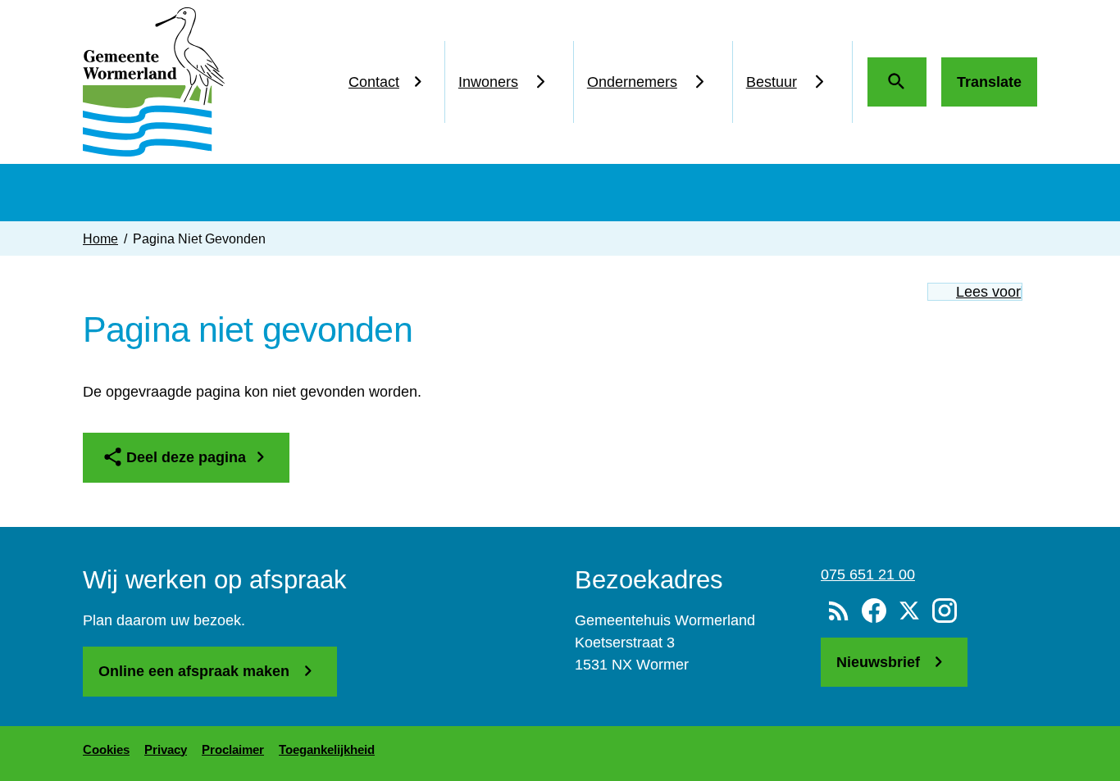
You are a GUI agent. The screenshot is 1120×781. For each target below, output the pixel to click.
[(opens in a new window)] (873, 611)
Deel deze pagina (186, 457)
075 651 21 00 (868, 574)
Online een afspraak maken (196, 671)
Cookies (106, 749)
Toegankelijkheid (327, 749)
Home (100, 238)
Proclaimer (233, 749)
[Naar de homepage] (154, 82)
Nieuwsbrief (880, 662)
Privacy (165, 749)
